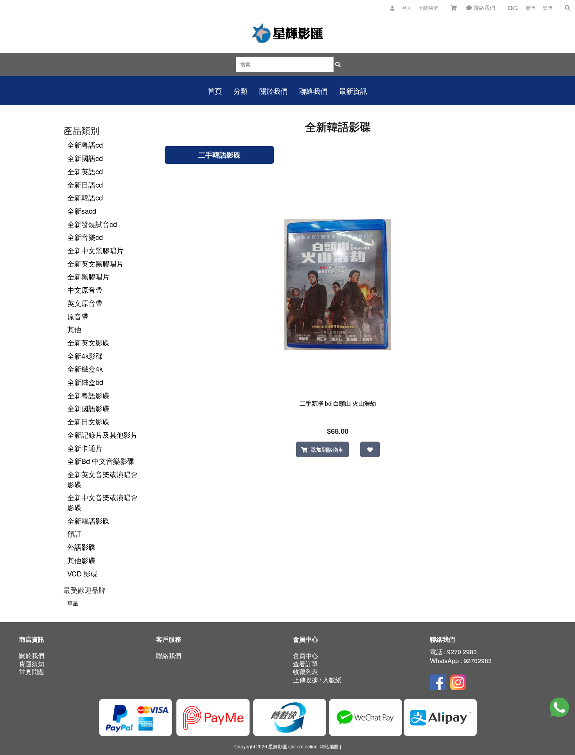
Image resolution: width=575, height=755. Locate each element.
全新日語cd (85, 184)
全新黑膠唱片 (88, 276)
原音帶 (77, 316)
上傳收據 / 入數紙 (317, 679)
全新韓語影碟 (88, 520)
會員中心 (305, 655)
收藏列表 (305, 671)
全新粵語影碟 (88, 395)
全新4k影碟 (85, 356)
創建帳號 (428, 7)
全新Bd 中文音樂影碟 (100, 461)
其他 (74, 329)
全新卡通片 (84, 448)
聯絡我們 (483, 7)
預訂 (74, 533)
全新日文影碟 (88, 421)
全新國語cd (85, 158)
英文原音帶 (84, 303)
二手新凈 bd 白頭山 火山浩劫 (338, 403)
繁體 (547, 7)
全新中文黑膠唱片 (95, 250)
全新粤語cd (85, 145)
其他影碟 (81, 560)
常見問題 (31, 671)
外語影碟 (81, 547)
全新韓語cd (85, 197)
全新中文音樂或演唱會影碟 (102, 502)
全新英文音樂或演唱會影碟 (102, 479)
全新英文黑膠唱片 (95, 263)
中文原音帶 (84, 289)
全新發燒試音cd (92, 224)
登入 (406, 7)
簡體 (530, 7)
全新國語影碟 (88, 408)
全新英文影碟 (88, 342)
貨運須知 (31, 663)
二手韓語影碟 (219, 155)
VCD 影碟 (82, 573)
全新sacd (81, 211)
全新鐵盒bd (85, 382)
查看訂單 (305, 663)
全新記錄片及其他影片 (102, 434)
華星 (72, 603)
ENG (513, 7)
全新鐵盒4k (85, 368)
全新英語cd (85, 171)
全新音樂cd (85, 237)
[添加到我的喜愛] (369, 449)
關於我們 (31, 655)
